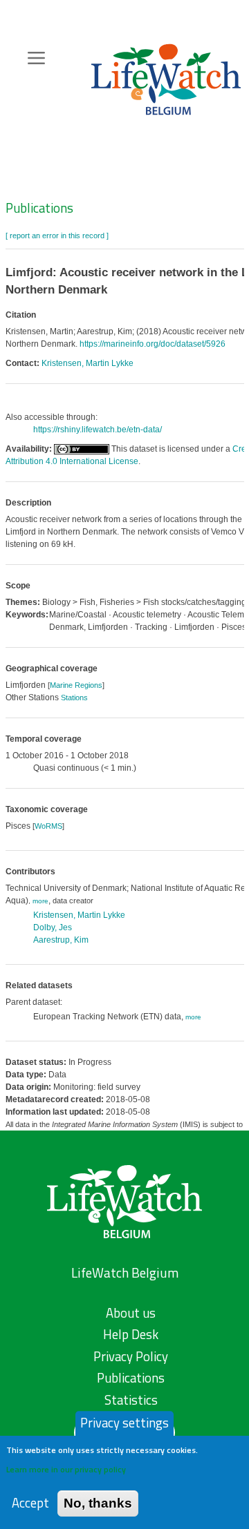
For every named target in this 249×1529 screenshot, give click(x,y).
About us (131, 1313)
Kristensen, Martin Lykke (87, 363)
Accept (30, 1503)
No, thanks (98, 1503)
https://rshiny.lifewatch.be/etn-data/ (97, 429)
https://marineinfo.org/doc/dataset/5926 (152, 344)
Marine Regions (76, 685)
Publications (39, 208)
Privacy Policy (130, 1356)
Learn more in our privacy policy (66, 1469)
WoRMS (48, 826)
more (40, 901)
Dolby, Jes (52, 927)
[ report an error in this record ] (57, 235)
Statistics (131, 1400)
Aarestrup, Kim (61, 940)
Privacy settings (124, 1422)
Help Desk (130, 1334)
